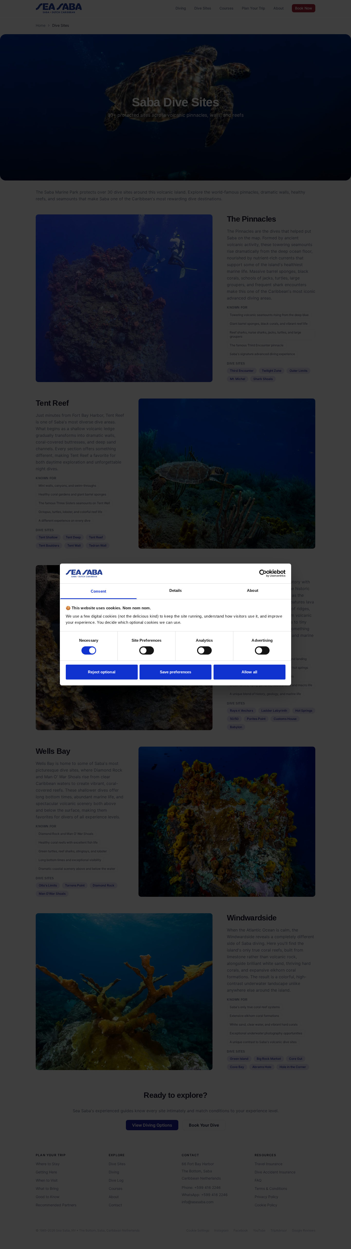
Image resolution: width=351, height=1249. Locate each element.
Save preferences (175, 672)
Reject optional (101, 672)
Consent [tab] (98, 591)
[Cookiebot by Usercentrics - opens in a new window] (263, 573)
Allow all (249, 672)
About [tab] (252, 590)
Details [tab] (175, 590)
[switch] (146, 650)
